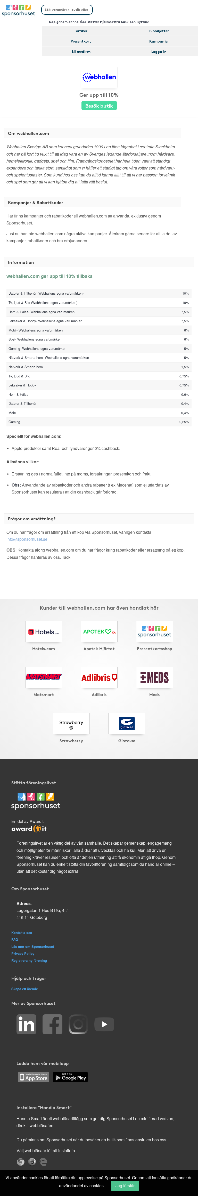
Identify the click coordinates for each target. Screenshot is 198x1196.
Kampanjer (159, 41)
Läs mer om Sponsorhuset (32, 946)
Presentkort (81, 41)
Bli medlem (80, 51)
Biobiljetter (159, 30)
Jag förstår (125, 1186)
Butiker (81, 30)
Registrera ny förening (29, 960)
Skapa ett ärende (24, 988)
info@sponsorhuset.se (26, 539)
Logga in (159, 51)
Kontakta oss (21, 932)
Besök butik (99, 105)
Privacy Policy (22, 953)
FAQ (14, 939)
